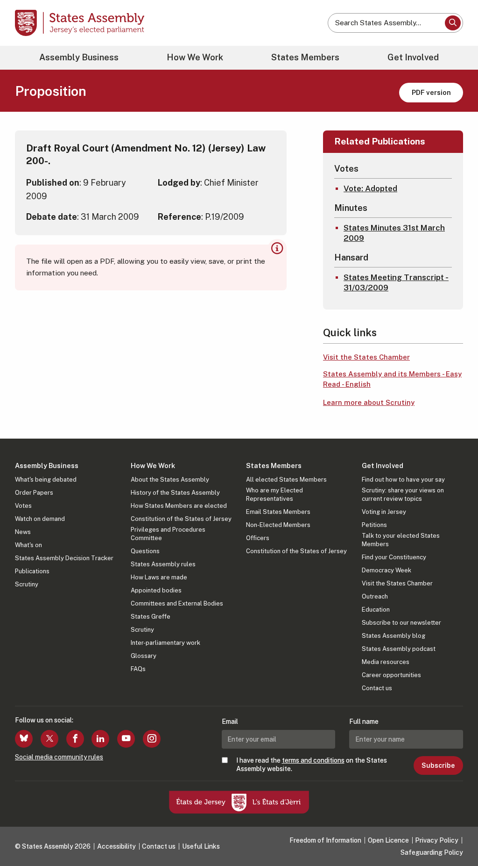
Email (230, 721)
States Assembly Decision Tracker (64, 558)
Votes (23, 505)
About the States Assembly (170, 479)
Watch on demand (40, 518)
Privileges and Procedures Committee (168, 533)
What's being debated (46, 479)
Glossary (143, 655)
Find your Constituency (394, 557)
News (23, 531)
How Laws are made (159, 577)
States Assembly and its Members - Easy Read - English (392, 379)
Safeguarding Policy (432, 852)
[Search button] (453, 22)
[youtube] (126, 739)
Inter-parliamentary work (165, 642)
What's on (28, 544)
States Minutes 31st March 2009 (394, 233)
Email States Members (278, 511)
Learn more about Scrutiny (369, 402)
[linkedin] (100, 739)
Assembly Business (79, 57)
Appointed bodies (156, 590)
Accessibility (116, 846)
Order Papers (34, 492)
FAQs (138, 668)
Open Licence (388, 840)
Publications (32, 571)
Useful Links (201, 846)
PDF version (431, 92)
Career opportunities (391, 674)
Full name (364, 721)
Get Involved (413, 57)
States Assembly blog (393, 635)
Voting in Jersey (384, 511)
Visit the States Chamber (366, 357)
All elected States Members (286, 479)
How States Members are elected (179, 505)
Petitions (374, 524)
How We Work (195, 57)
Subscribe (438, 765)
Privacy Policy (436, 840)
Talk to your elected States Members (401, 540)
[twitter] (49, 739)
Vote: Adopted (370, 188)
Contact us (377, 688)
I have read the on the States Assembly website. (311, 764)
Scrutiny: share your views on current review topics (403, 494)
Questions (145, 551)
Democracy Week (386, 570)
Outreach (375, 596)
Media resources (385, 661)
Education (376, 609)
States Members (305, 57)
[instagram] (152, 739)
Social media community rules (59, 757)
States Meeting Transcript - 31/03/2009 (396, 282)
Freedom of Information (325, 840)
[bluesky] (24, 739)
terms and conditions (313, 760)
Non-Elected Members (278, 524)
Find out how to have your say (403, 479)
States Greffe (150, 616)
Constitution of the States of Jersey (181, 518)
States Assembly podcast (399, 648)
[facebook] (75, 739)
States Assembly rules (163, 564)
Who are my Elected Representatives (274, 494)
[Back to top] (455, 834)
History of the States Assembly (175, 492)
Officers (257, 537)
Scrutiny (26, 584)
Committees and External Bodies (177, 603)
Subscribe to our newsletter (401, 622)
